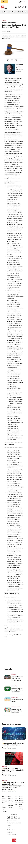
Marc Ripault (6, 747)
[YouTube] (16, 817)
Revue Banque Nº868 (12, 775)
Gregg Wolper (6, 774)
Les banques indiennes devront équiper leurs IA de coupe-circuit (17, 690)
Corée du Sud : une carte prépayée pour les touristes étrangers (17, 678)
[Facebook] (19, 817)
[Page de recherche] (16, 7)
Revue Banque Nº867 (12, 748)
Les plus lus (8, 669)
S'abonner (4, 2)
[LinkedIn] (8, 817)
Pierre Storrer (19, 64)
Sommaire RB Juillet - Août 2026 (14, 11)
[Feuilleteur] (20, 7)
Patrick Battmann (7, 789)
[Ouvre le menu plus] (5, 7)
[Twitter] (12, 817)
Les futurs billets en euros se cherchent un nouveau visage (16, 711)
